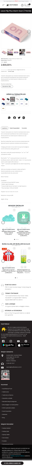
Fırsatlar (4, 441)
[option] (16, 32)
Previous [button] (3, 31)
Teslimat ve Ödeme (7, 395)
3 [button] (17, 239)
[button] (22, 5)
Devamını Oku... (7, 86)
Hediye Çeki (5, 431)
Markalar (4, 414)
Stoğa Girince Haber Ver (12, 463)
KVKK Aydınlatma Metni (8, 408)
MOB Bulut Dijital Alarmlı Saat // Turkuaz (8, 232)
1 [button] (14, 239)
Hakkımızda (5, 392)
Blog (3, 417)
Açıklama (4, 128)
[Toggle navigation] (3, 5)
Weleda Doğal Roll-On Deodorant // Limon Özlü (24, 270)
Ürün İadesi (5, 438)
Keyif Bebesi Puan (7, 388)
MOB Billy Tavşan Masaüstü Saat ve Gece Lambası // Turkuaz (23, 233)
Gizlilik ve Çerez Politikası (17, 456)
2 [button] (16, 277)
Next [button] (29, 31)
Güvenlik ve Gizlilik (7, 398)
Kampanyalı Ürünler (7, 444)
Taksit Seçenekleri (15, 128)
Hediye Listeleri (6, 428)
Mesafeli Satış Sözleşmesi (9, 401)
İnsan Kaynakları (6, 411)
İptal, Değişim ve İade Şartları (10, 405)
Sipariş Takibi (6, 434)
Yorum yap (11, 71)
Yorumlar (24, 128)
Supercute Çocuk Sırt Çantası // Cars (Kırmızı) (8, 270)
